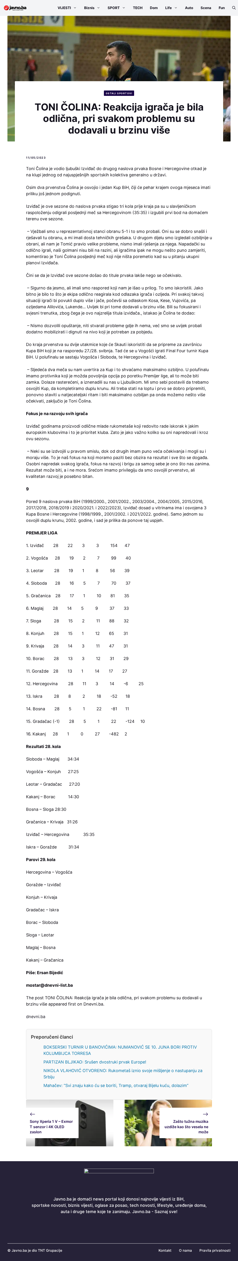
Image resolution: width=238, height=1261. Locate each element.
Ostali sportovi (119, 93)
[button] (232, 7)
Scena (206, 8)
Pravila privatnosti (215, 1250)
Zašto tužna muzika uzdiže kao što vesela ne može (186, 1126)
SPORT (114, 8)
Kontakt (165, 1250)
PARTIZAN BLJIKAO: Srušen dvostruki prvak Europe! (94, 1062)
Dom (154, 8)
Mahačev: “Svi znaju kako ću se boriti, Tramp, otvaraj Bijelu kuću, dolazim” (115, 1085)
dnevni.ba (35, 1016)
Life (168, 8)
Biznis (89, 8)
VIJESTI (64, 8)
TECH (137, 8)
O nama (185, 1250)
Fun (222, 8)
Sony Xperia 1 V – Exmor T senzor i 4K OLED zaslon (51, 1126)
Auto (189, 8)
